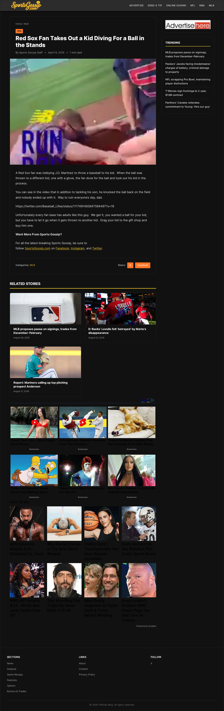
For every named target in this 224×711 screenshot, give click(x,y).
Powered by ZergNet (146, 626)
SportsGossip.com (37, 248)
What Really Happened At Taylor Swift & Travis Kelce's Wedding (101, 608)
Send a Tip (155, 5)
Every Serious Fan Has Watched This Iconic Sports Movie (139, 549)
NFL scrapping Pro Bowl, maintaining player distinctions (187, 81)
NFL (192, 5)
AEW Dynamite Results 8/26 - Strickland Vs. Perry (27, 549)
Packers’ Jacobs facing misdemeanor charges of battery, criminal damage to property (188, 67)
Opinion (11, 685)
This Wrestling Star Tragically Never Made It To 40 (63, 605)
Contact (83, 669)
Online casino (176, 5)
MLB (211, 5)
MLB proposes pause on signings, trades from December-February (186, 54)
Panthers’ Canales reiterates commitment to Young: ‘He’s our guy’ (187, 104)
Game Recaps (15, 674)
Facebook (62, 248)
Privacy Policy (87, 674)
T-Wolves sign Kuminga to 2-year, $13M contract (185, 92)
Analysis (11, 669)
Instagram (78, 248)
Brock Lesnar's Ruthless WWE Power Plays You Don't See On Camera (136, 610)
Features (12, 680)
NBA (202, 5)
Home (19, 24)
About (82, 663)
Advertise (136, 5)
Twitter (97, 248)
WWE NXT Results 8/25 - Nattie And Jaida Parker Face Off (25, 608)
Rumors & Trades (16, 691)
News (10, 663)
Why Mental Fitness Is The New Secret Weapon (64, 549)
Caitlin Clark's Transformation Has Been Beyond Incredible (101, 551)
